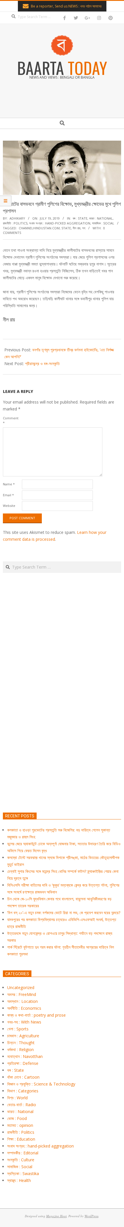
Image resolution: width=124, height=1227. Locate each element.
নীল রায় (76, 228)
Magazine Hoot (56, 1216)
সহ (83, 228)
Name (9, 484)
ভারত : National (101, 218)
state (66, 228)
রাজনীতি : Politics (15, 223)
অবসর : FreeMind (21, 994)
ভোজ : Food (17, 1118)
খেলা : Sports (18, 1029)
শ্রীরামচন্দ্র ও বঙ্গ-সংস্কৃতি (42, 363)
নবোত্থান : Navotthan (25, 1056)
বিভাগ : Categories (22, 1091)
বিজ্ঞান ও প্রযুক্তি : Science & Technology (41, 1084)
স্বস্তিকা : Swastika (23, 1173)
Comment (10, 420)
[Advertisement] (62, 719)
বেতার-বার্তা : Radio (21, 1104)
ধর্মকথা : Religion (20, 1049)
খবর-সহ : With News (24, 1022)
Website (9, 505)
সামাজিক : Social (103, 223)
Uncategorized (20, 987)
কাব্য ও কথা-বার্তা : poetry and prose (36, 1015)
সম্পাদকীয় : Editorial (22, 1153)
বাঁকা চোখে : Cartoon (23, 1077)
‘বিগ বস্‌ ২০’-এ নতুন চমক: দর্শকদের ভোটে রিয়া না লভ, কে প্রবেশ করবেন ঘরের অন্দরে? (63, 912)
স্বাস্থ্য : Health (19, 1180)
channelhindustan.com (39, 228)
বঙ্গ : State (80, 218)
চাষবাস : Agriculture (23, 1035)
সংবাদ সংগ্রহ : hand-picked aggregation (59, 223)
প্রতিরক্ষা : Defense (22, 1063)
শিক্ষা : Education (21, 1139)
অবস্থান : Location (22, 1001)
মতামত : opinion (20, 1125)
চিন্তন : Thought (21, 1042)
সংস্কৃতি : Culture (20, 1159)
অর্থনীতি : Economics (24, 1008)
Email (8, 495)
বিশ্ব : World (17, 1097)
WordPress (91, 1216)
